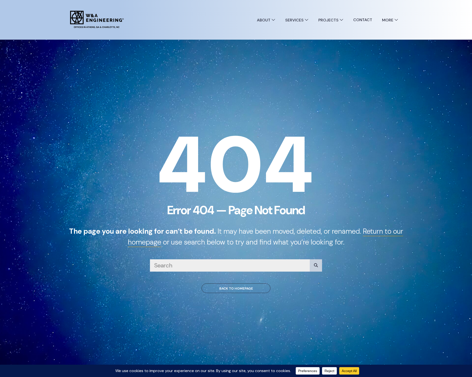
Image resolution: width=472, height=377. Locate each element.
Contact (362, 19)
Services (295, 20)
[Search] (316, 265)
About (264, 20)
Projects (328, 20)
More (388, 20)
